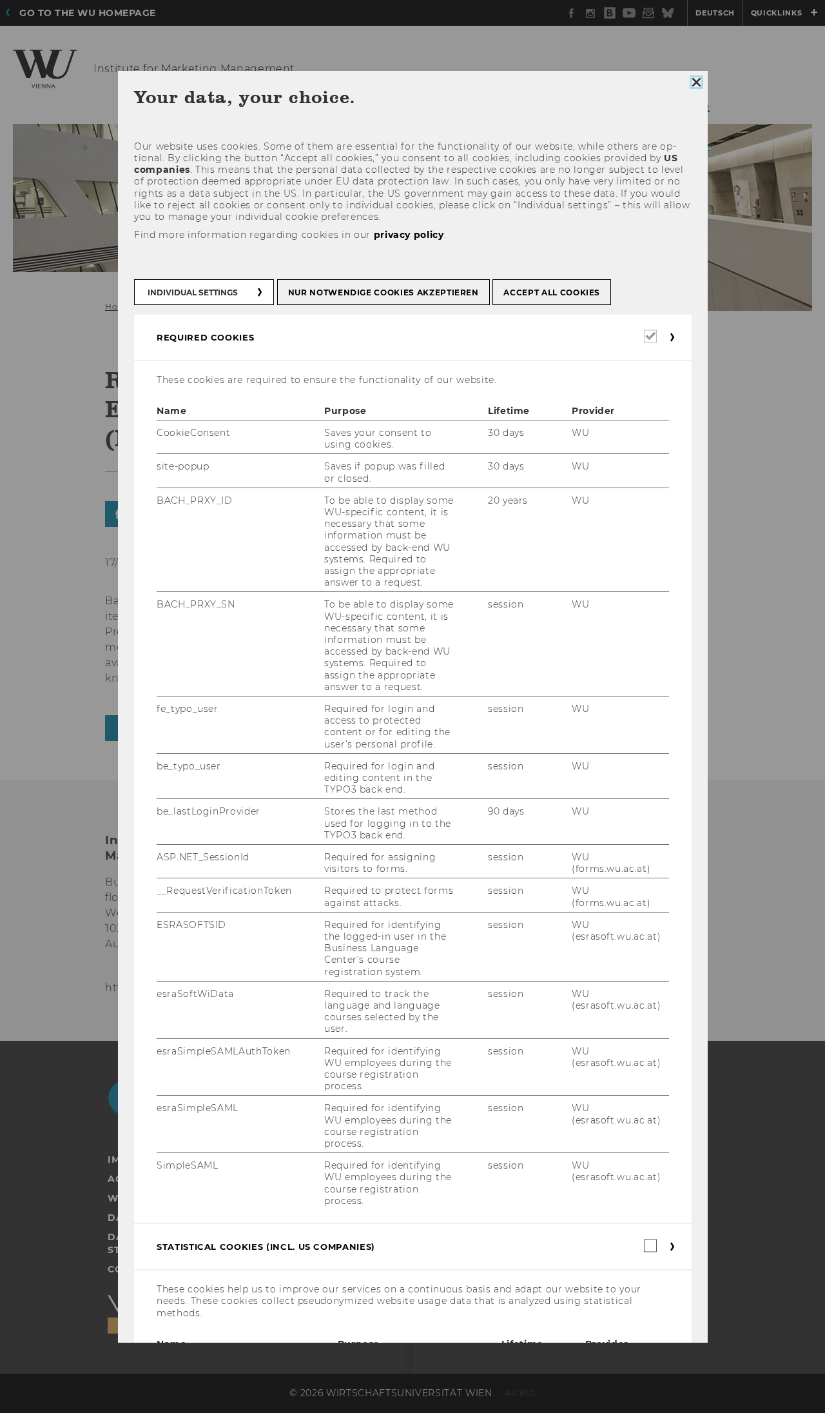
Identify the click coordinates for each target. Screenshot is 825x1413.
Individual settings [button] (193, 292)
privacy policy (408, 235)
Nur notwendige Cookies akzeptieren (382, 292)
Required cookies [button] (205, 337)
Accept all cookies (551, 292)
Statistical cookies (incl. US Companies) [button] (266, 1246)
